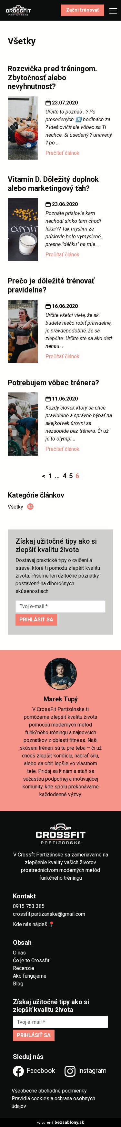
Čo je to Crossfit (31, 960)
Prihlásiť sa (36, 620)
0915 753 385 (29, 906)
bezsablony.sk (69, 1122)
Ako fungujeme (29, 976)
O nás (19, 953)
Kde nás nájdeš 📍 (34, 924)
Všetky (20, 507)
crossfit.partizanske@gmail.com (49, 914)
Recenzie (23, 968)
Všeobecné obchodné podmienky (49, 1091)
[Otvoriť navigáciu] (111, 10)
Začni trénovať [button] (82, 10)
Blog (18, 984)
